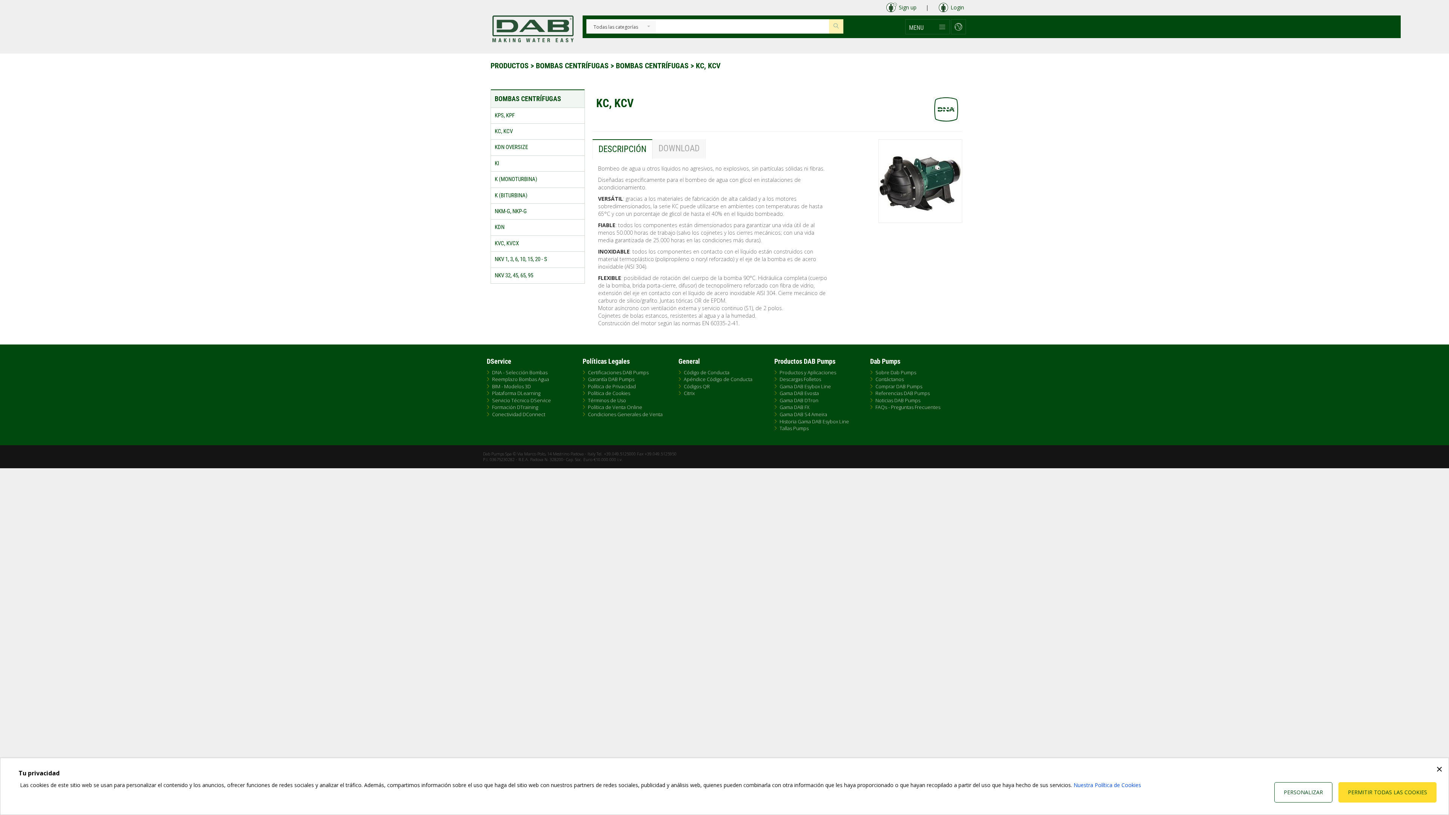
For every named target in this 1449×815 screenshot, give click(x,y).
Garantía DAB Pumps (611, 379)
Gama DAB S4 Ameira (803, 414)
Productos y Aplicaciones (808, 372)
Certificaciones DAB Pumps (618, 372)
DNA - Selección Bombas (520, 372)
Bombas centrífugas (573, 65)
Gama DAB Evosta (799, 393)
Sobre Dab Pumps (895, 372)
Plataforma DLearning (516, 393)
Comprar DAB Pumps (898, 386)
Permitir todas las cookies (1387, 792)
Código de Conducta (706, 372)
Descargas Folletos (800, 379)
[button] (927, 27)
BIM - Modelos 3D (511, 386)
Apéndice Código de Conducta (718, 379)
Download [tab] (679, 148)
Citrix (689, 393)
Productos (511, 65)
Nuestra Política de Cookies (1107, 785)
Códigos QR (697, 386)
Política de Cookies (609, 393)
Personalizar (1303, 792)
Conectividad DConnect (518, 414)
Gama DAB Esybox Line (805, 386)
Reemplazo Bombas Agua (520, 379)
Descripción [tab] (622, 149)
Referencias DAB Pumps (902, 393)
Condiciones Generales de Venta (625, 414)
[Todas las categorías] (616, 27)
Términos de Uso (607, 400)
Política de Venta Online (615, 407)
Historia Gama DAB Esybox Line (814, 421)
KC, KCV (708, 65)
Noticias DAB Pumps (897, 400)
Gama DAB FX (794, 407)
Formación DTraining (515, 407)
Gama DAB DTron (799, 400)
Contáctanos (889, 379)
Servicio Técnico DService (521, 400)
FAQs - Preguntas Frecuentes (907, 407)
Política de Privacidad (612, 386)
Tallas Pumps (794, 428)
